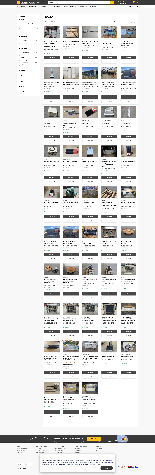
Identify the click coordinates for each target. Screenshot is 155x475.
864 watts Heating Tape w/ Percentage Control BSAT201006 (70, 281)
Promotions (93, 6)
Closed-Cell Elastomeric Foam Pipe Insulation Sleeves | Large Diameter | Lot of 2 (71, 84)
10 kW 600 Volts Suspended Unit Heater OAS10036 (128, 280)
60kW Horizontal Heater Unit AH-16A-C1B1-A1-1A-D (128, 203)
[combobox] (79, 2)
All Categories (21, 6)
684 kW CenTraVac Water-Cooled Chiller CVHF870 (108, 83)
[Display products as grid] (132, 22)
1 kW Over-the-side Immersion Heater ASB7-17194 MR (51, 398)
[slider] (20, 28)
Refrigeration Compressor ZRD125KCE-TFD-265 (88, 242)
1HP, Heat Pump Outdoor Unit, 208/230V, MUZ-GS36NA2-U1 (109, 319)
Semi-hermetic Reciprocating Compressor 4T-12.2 (70, 203)
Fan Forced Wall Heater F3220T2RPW (107, 122)
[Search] (112, 2)
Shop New (44, 6)
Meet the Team (40, 452)
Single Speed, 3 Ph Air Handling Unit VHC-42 (88, 203)
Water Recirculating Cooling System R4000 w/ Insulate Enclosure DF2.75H (70, 399)
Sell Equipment (55, 6)
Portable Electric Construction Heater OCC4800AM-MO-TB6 (52, 162)
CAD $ (27, 464)
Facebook (77, 448)
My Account (99, 448)
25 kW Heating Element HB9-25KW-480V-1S (51, 83)
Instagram (78, 450)
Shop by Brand (32, 6)
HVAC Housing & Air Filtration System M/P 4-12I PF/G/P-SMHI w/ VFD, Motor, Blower (71, 358)
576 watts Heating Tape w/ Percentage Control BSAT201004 (51, 281)
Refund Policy (58, 452)
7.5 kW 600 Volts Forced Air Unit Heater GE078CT (70, 319)
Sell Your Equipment (41, 450)
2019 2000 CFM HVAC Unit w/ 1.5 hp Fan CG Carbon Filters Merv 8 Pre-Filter (90, 358)
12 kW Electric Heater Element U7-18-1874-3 (90, 42)
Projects (82, 6)
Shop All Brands (21, 450)
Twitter (77, 452)
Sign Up (93, 439)
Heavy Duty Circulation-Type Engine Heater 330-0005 (128, 42)
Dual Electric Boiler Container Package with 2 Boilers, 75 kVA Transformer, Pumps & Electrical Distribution (51, 44)
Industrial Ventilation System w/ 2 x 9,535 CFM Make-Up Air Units (128, 84)
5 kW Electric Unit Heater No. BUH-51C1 (109, 242)
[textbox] (23, 23)
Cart (97, 450)
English (19, 464)
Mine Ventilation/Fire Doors (108, 356)
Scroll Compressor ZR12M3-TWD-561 (89, 280)
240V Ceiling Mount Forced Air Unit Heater (52, 122)
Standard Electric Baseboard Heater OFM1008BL (128, 122)
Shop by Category (42, 3)
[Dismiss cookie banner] (112, 457)
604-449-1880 (133, 6)
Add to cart (52, 57)
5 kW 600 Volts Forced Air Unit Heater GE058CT (89, 319)
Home (18, 11)
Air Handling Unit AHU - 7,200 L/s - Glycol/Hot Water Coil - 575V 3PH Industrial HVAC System (109, 164)
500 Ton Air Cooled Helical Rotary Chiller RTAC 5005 (89, 83)
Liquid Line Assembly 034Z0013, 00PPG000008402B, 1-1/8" (108, 204)
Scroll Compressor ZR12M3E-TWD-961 (108, 280)
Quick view (52, 61)
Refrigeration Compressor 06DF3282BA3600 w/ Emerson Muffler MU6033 (108, 43)
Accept (106, 468)
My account (121, 3)
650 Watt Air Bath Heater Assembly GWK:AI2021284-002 (70, 123)
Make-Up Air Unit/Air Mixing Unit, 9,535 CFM (51, 242)
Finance (65, 6)
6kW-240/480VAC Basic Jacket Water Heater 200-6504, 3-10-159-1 (51, 358)
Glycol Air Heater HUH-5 (127, 356)
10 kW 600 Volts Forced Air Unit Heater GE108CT (51, 319)
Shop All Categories (22, 448)
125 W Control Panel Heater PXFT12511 (89, 122)
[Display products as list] (135, 22)
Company (73, 6)
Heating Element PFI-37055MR (71, 41)
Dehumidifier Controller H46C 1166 (90, 162)
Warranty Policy (59, 450)
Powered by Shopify (21, 470)
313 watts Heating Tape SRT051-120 (126, 242)
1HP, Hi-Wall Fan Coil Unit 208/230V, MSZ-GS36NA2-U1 (128, 319)
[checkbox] (29, 40)
